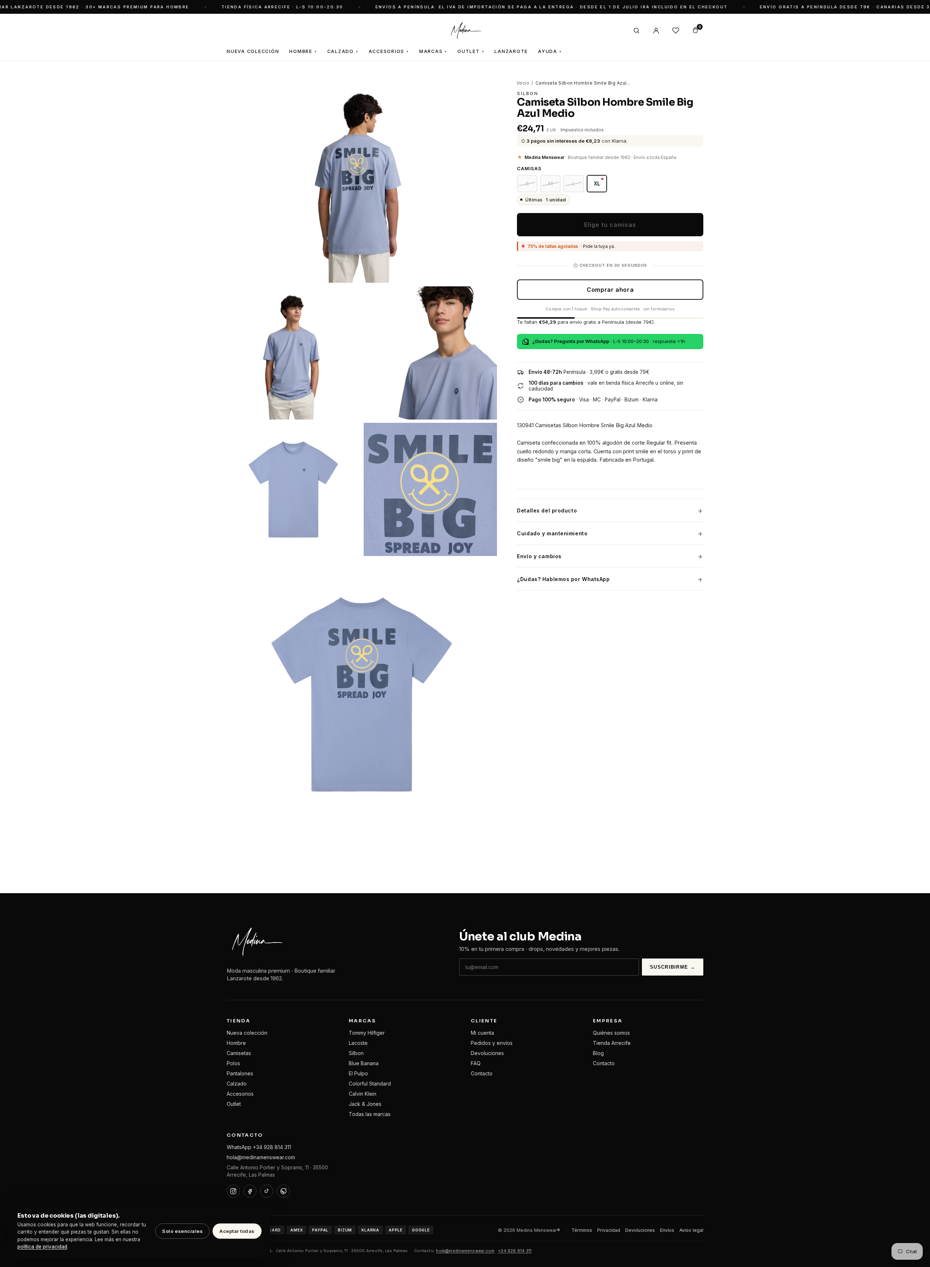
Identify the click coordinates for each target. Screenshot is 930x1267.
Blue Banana (364, 1063)
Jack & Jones (365, 1104)
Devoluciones (487, 1053)
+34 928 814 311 (514, 1250)
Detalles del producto (547, 510)
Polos (233, 1063)
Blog (598, 1053)
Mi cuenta (482, 1033)
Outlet (470, 51)
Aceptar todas (237, 1231)
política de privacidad (42, 1247)
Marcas (433, 51)
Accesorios (389, 51)
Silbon (356, 1053)
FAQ (476, 1063)
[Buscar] (636, 30)
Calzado (343, 51)
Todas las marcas (370, 1114)
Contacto (482, 1073)
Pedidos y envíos (492, 1043)
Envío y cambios (539, 556)
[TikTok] (266, 1191)
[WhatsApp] (283, 1191)
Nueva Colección (253, 51)
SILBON (527, 93)
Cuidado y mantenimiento (552, 533)
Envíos (667, 1230)
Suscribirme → (672, 967)
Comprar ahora (610, 289)
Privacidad (608, 1230)
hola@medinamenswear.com (261, 1157)
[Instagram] (233, 1191)
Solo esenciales (182, 1231)
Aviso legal (691, 1230)
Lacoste (358, 1043)
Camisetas (239, 1053)
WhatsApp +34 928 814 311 (259, 1147)
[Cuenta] (656, 30)
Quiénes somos (611, 1033)
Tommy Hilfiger (367, 1033)
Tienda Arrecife (612, 1043)
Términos (581, 1230)
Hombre (303, 51)
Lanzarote (511, 51)
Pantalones (240, 1073)
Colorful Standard (370, 1083)
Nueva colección (247, 1033)
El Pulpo (358, 1073)
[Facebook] (249, 1191)
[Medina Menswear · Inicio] (465, 30)
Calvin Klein (362, 1094)
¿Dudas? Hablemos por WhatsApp (563, 579)
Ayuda (550, 51)
